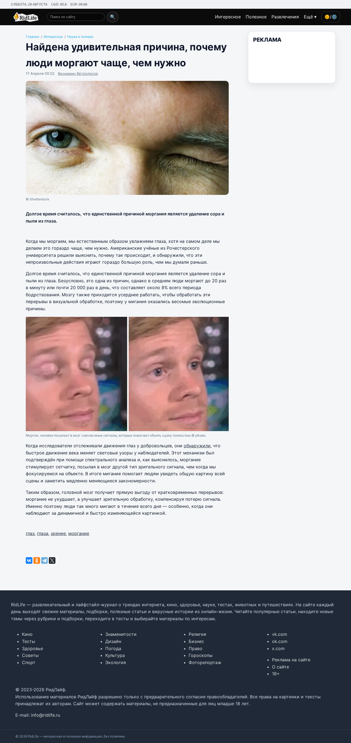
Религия (197, 634)
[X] (52, 560)
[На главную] (24, 17)
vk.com (279, 634)
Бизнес (196, 641)
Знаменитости (121, 634)
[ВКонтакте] (29, 560)
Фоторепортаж (205, 662)
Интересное (228, 16)
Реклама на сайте (291, 659)
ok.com (279, 641)
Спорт (28, 662)
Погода (113, 648)
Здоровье (32, 648)
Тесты (28, 641)
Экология (115, 662)
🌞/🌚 (330, 16)
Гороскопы (201, 655)
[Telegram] (44, 560)
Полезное (256, 16)
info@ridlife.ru (45, 715)
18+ (276, 673)
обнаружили (197, 445)
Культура (115, 655)
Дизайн (113, 641)
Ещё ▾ (310, 16)
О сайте (280, 667)
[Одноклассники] (36, 560)
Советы (30, 655)
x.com (278, 648)
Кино (27, 634)
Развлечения (285, 16)
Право (195, 648)
